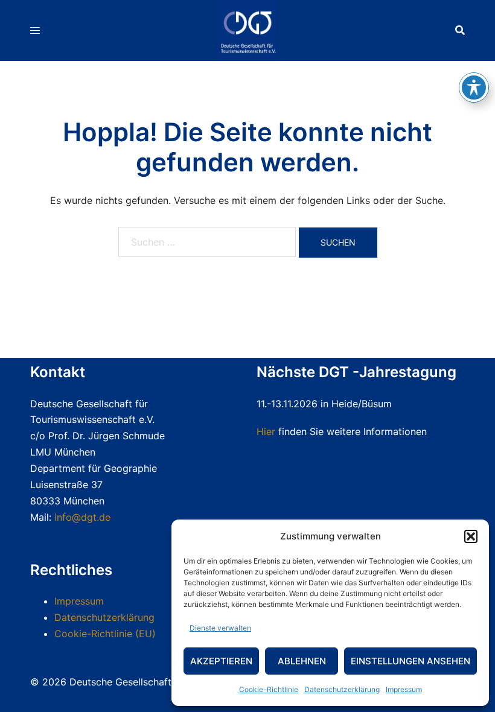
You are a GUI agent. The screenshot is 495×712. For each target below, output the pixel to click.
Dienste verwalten (220, 627)
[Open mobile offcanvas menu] (35, 30)
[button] (471, 536)
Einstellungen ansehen (410, 661)
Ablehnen (302, 661)
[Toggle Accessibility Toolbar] (473, 87)
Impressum (404, 689)
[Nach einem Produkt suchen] (460, 30)
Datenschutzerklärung (342, 689)
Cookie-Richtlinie (268, 689)
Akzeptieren (221, 661)
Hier (266, 431)
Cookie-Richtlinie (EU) (105, 634)
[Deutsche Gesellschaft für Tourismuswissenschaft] (247, 29)
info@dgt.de (82, 517)
